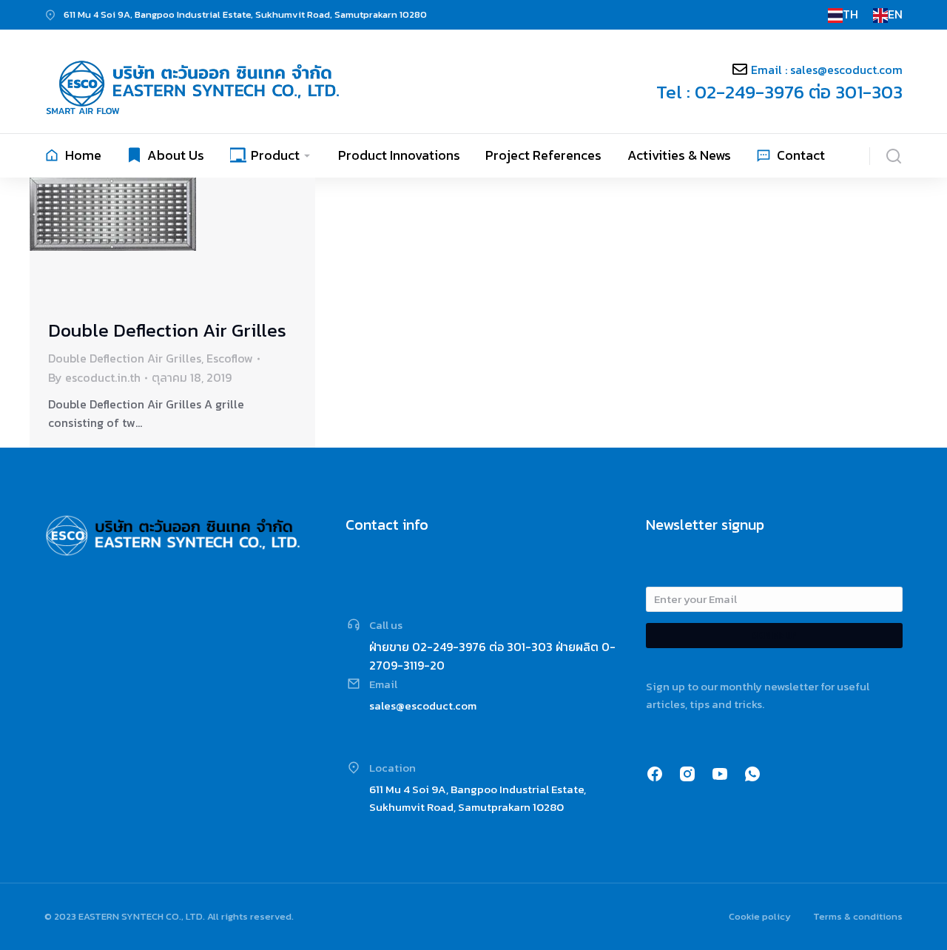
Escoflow (229, 358)
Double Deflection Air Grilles (167, 330)
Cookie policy (760, 916)
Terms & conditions (858, 916)
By (94, 377)
